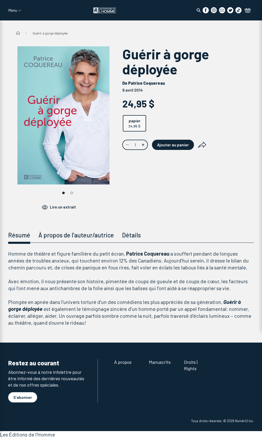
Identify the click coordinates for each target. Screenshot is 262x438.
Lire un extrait (63, 206)
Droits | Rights (191, 365)
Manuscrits (160, 362)
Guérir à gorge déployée (50, 33)
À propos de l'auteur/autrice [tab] (76, 235)
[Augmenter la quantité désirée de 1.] (143, 144)
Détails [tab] (131, 235)
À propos (123, 362)
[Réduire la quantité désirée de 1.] (127, 144)
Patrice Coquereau (146, 83)
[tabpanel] (131, 288)
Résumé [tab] (19, 235)
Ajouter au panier (173, 144)
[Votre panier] (248, 11)
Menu (12, 10)
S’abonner (22, 397)
